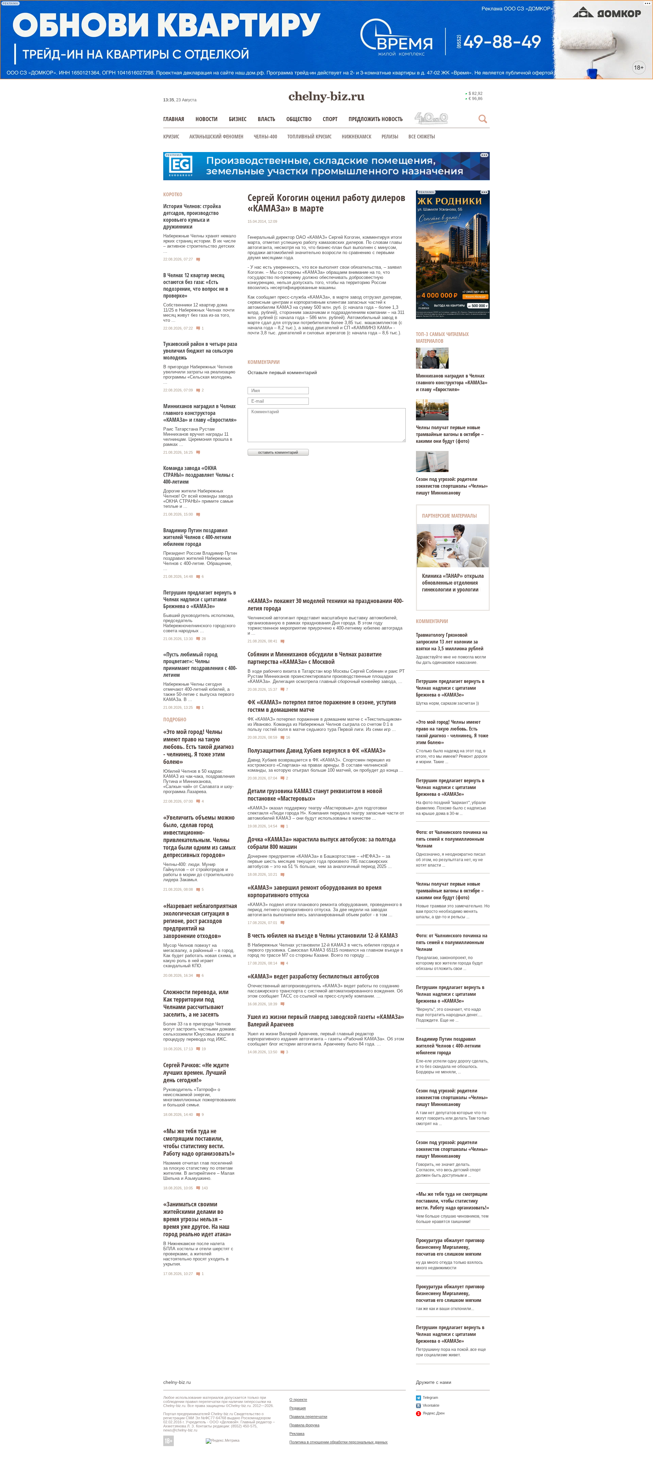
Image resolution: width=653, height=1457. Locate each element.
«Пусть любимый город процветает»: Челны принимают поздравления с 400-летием (200, 665)
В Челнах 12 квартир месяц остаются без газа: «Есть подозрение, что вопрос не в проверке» (195, 285)
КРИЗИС (171, 136)
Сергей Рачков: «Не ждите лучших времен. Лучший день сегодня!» (196, 1072)
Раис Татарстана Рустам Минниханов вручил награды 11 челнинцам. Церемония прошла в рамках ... (197, 436)
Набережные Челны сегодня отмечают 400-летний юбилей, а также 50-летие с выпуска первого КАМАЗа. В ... (198, 692)
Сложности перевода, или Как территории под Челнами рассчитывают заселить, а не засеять (196, 1003)
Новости (207, 119)
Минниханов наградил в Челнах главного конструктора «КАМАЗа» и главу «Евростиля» (200, 412)
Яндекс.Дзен (434, 1413)
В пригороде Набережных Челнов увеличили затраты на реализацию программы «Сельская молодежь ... (199, 374)
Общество (299, 119)
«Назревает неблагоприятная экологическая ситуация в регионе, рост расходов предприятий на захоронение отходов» (200, 921)
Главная (173, 119)
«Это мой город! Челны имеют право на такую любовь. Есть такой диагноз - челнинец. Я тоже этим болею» (198, 746)
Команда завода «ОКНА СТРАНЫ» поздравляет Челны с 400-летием (198, 474)
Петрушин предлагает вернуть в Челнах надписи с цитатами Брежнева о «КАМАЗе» (199, 599)
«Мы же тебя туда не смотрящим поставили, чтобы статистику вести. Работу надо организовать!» (199, 1142)
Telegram (430, 1397)
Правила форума (304, 1425)
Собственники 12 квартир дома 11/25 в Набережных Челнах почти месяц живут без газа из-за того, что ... (198, 312)
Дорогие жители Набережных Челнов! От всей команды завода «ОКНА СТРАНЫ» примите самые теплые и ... (198, 498)
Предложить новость (376, 119)
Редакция (297, 1408)
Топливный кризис (309, 136)
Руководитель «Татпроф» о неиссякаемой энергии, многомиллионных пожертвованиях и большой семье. (199, 1097)
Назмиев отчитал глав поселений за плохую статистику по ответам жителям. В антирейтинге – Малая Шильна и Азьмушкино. (198, 1170)
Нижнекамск (356, 136)
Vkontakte (431, 1405)
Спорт (330, 119)
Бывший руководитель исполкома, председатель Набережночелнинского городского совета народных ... (199, 623)
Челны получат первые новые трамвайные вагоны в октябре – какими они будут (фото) (450, 434)
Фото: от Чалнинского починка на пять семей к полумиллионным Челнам (451, 838)
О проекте (298, 1399)
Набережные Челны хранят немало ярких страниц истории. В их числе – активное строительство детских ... (199, 243)
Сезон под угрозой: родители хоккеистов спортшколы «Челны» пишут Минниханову (452, 485)
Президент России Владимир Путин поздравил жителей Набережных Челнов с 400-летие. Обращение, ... (200, 561)
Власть (266, 119)
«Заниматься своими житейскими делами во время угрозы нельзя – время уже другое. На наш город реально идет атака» (197, 1219)
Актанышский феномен (216, 136)
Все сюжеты (421, 136)
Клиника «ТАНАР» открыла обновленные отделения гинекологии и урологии (453, 582)
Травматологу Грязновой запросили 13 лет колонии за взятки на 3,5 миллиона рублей (449, 641)
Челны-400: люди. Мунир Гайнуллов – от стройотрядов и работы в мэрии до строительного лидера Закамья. (198, 872)
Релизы (390, 136)
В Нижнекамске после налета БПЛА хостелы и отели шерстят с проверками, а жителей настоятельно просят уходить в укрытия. (198, 1254)
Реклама (296, 1433)
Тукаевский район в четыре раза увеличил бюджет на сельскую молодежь (200, 350)
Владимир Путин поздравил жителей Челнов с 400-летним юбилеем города (197, 537)
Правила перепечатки (308, 1416)
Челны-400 (265, 136)
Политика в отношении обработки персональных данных (338, 1442)
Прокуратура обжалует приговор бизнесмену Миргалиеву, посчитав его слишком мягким (450, 1247)
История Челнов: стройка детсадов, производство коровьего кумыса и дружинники (192, 216)
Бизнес (238, 119)
